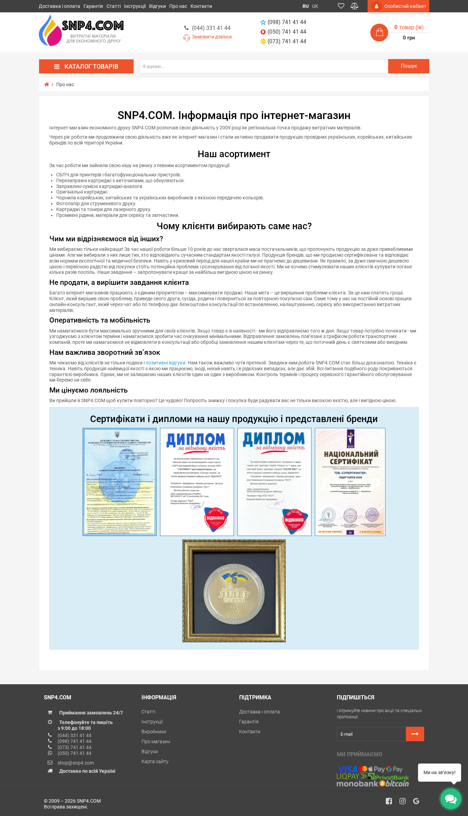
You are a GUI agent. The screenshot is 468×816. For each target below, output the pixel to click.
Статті (114, 6)
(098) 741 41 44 (287, 22)
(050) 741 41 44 (287, 31)
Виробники (153, 731)
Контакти (201, 6)
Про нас (178, 6)
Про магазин (155, 741)
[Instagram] (404, 802)
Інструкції (135, 6)
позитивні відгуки (165, 362)
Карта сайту (155, 761)
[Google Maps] (418, 802)
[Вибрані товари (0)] (341, 6)
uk (315, 6)
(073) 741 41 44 (287, 41)
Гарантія (93, 6)
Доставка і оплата (59, 6)
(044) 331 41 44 (211, 28)
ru (306, 6)
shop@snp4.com (76, 763)
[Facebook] (391, 802)
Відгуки (157, 6)
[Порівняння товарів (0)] (354, 6)
